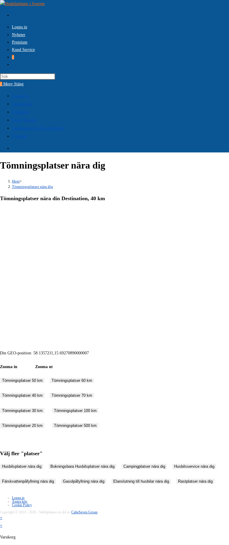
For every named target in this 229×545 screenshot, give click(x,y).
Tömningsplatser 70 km (72, 395)
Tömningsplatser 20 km (22, 425)
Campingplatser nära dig (144, 466)
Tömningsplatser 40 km (22, 395)
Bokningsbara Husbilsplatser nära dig (82, 466)
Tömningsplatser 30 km (22, 410)
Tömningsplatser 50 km (22, 380)
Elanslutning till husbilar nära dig (141, 481)
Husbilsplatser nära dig (21, 466)
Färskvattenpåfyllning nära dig (28, 481)
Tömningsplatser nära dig (32, 186)
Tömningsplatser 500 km (75, 425)
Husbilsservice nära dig (194, 466)
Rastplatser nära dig (195, 481)
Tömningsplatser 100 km (75, 410)
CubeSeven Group (84, 512)
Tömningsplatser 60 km (72, 380)
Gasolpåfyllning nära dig (83, 481)
